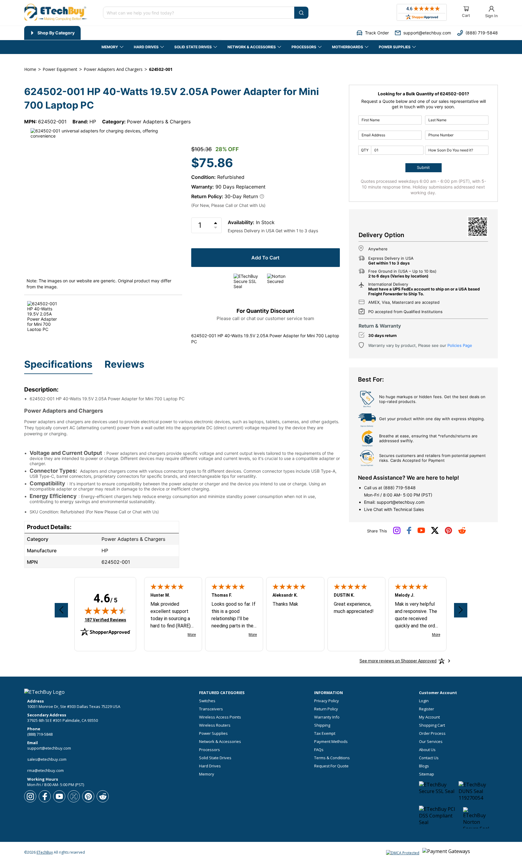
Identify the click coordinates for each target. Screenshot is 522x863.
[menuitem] (52, 33)
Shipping (322, 725)
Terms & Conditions (332, 758)
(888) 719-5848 (399, 487)
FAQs (319, 750)
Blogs (424, 766)
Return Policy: (207, 196)
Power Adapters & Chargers (159, 122)
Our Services (431, 742)
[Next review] (460, 610)
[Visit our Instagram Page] (397, 532)
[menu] (122, 33)
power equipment (60, 69)
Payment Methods (331, 742)
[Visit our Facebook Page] (409, 532)
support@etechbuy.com (400, 502)
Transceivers (211, 709)
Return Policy (326, 709)
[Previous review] (61, 610)
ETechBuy (45, 852)
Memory (206, 774)
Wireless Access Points (220, 717)
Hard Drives (210, 766)
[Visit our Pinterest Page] (448, 532)
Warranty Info (327, 717)
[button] (372, 32)
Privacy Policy (326, 701)
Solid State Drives (215, 758)
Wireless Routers (214, 725)
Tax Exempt (324, 733)
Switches (207, 701)
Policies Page (459, 345)
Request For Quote (331, 766)
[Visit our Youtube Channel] (421, 531)
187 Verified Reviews (105, 619)
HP (92, 122)
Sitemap (426, 774)
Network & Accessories (220, 742)
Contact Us (429, 758)
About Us (427, 750)
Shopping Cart (432, 725)
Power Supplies (213, 733)
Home (30, 69)
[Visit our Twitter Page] (435, 532)
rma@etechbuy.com (45, 770)
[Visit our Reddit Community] (462, 532)
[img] (105, 610)
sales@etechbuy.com (46, 759)
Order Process (432, 733)
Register (426, 709)
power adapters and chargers (113, 69)
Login (424, 701)
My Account (429, 717)
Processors (209, 750)
